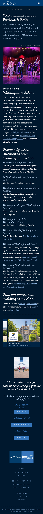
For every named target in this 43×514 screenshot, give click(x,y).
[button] (38, 2)
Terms (38, 509)
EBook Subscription (21, 481)
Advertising (21, 493)
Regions (21, 475)
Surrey (35, 307)
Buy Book (21, 412)
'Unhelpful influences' (19, 132)
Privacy (13, 511)
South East (15, 310)
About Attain (22, 496)
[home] (9, 3)
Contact (22, 500)
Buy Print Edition (21, 484)
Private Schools (21, 472)
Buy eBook (21, 438)
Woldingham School (28, 303)
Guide (21, 469)
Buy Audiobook (21, 425)
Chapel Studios (28, 511)
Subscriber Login (22, 488)
